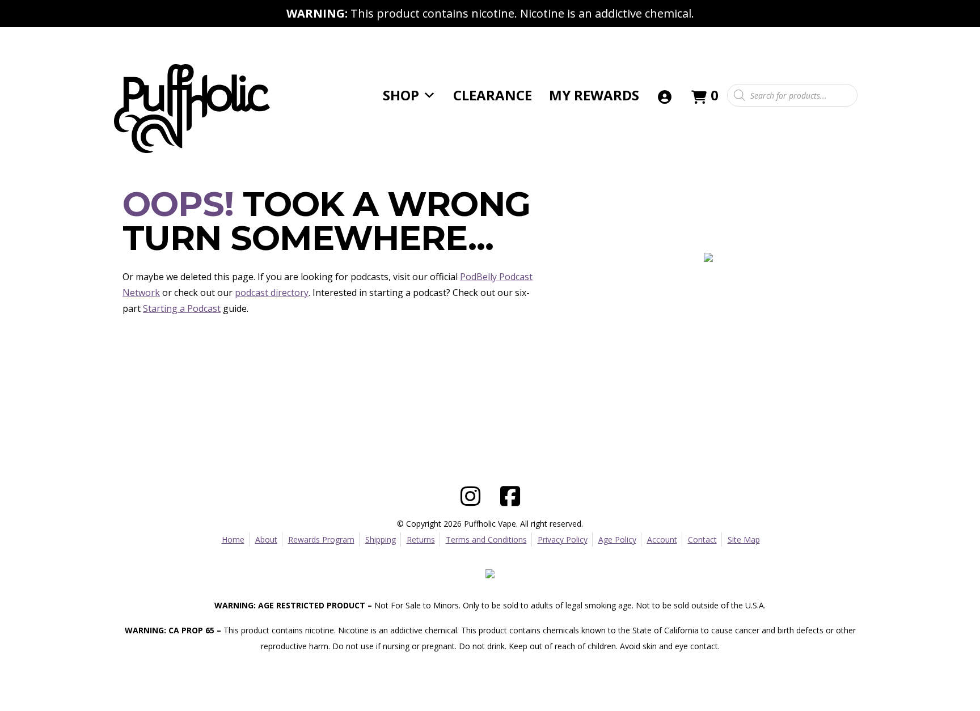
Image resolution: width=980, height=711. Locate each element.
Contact (702, 539)
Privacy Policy (563, 539)
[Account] (665, 95)
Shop (401, 95)
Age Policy (617, 539)
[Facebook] (510, 493)
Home (233, 539)
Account (662, 539)
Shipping (380, 539)
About (266, 539)
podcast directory (272, 292)
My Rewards (594, 95)
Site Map (744, 539)
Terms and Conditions (486, 539)
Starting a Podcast (182, 308)
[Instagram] (470, 493)
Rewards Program (321, 539)
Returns (421, 539)
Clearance (492, 95)
